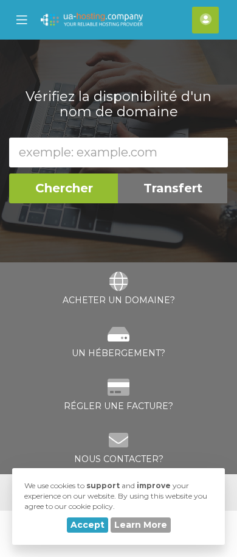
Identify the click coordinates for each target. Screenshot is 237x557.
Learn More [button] (140, 524)
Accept (87, 524)
